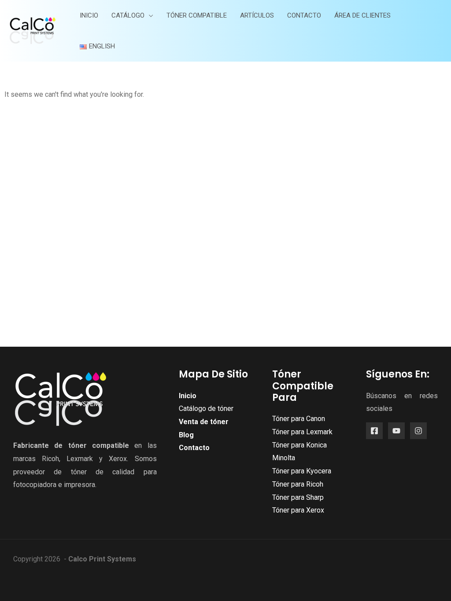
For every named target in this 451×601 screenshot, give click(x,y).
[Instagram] (418, 430)
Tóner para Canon (298, 418)
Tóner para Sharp (298, 497)
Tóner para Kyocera (301, 471)
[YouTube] (396, 430)
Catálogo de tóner (206, 408)
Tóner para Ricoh (297, 484)
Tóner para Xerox (298, 510)
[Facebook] (374, 430)
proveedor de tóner (50, 472)
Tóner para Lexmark (302, 432)
